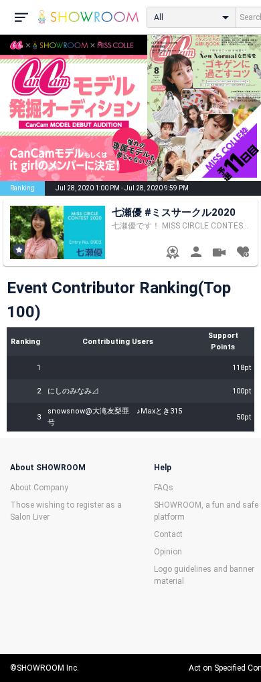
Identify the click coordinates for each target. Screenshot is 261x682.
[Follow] (242, 253)
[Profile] (195, 253)
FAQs (163, 487)
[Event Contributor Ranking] (172, 253)
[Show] (219, 254)
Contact (168, 534)
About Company (39, 487)
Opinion (168, 551)
